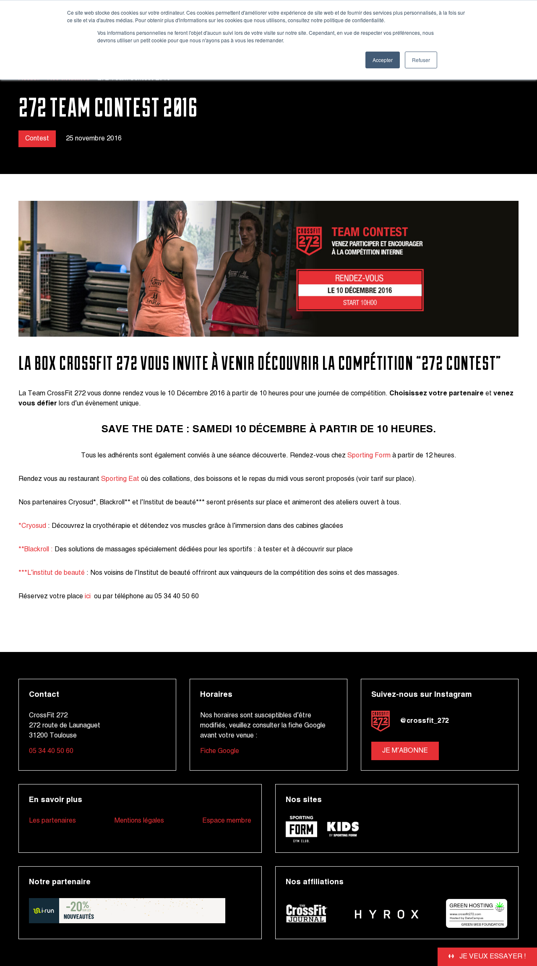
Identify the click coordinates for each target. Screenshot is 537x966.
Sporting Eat (120, 479)
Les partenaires (52, 821)
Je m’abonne (405, 751)
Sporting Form (369, 456)
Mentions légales (139, 821)
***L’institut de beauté (52, 573)
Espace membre (226, 821)
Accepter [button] (383, 59)
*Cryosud (32, 526)
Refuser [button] (421, 59)
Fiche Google (219, 751)
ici (88, 597)
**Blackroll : (35, 550)
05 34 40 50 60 (51, 751)
